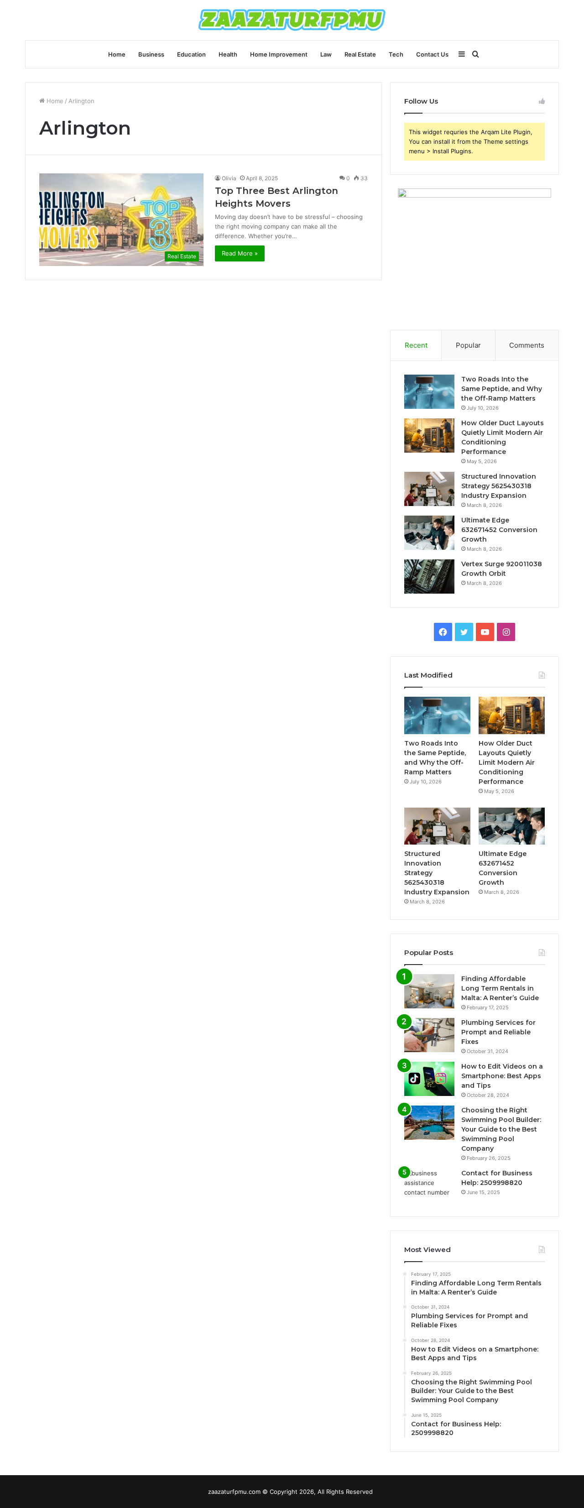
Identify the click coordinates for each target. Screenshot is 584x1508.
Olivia (229, 178)
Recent (416, 345)
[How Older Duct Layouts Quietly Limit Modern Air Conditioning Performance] (429, 435)
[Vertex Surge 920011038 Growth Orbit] (429, 576)
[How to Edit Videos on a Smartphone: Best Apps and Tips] (429, 1079)
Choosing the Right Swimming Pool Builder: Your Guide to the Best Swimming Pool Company (501, 1129)
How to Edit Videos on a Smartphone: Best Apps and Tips (502, 1076)
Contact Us (432, 54)
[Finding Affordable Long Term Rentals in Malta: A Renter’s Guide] (429, 991)
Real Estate (360, 54)
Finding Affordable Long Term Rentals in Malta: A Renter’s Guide (500, 988)
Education (191, 54)
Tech (396, 54)
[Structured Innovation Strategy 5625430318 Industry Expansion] (429, 489)
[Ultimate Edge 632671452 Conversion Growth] (429, 533)
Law (326, 54)
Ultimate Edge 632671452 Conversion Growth (499, 529)
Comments (526, 345)
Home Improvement (279, 54)
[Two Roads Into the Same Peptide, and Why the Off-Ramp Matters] (429, 392)
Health (228, 54)
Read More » (240, 253)
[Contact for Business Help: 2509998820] (429, 1186)
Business (151, 54)
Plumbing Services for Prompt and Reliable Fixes (498, 1032)
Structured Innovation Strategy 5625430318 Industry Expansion (498, 486)
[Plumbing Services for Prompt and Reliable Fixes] (429, 1035)
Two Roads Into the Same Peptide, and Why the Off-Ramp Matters (501, 388)
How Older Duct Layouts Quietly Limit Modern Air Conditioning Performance (507, 762)
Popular (468, 345)
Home (116, 54)
